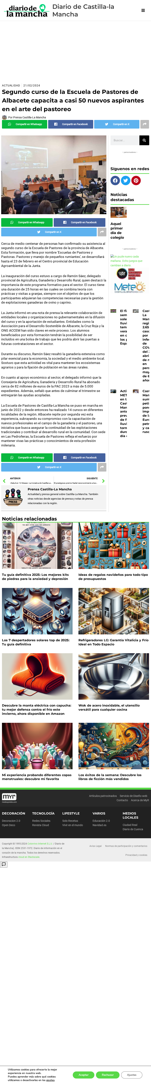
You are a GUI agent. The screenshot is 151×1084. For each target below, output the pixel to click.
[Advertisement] (75, 50)
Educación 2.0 (101, 820)
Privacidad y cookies (136, 855)
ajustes (50, 1080)
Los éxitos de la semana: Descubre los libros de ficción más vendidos (110, 777)
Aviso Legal (95, 846)
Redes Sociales (41, 820)
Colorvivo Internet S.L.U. (40, 843)
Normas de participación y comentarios (126, 846)
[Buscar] (144, 140)
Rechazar (108, 1075)
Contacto (122, 800)
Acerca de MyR (140, 800)
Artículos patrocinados (103, 795)
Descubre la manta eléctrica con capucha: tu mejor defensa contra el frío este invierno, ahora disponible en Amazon (36, 710)
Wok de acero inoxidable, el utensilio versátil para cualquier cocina (109, 707)
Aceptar (83, 1075)
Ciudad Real (130, 824)
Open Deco (8, 825)
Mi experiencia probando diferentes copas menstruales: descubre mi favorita (37, 777)
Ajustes (131, 1075)
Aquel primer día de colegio (117, 231)
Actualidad (11, 85)
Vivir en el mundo (72, 825)
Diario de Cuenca (133, 829)
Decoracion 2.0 (11, 820)
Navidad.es (99, 825)
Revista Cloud (40, 825)
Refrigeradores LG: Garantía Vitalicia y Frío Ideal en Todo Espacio (113, 642)
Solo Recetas (70, 820)
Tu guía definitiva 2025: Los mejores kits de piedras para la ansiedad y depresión (35, 577)
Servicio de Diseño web (133, 795)
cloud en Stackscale (28, 857)
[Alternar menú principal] (143, 10)
